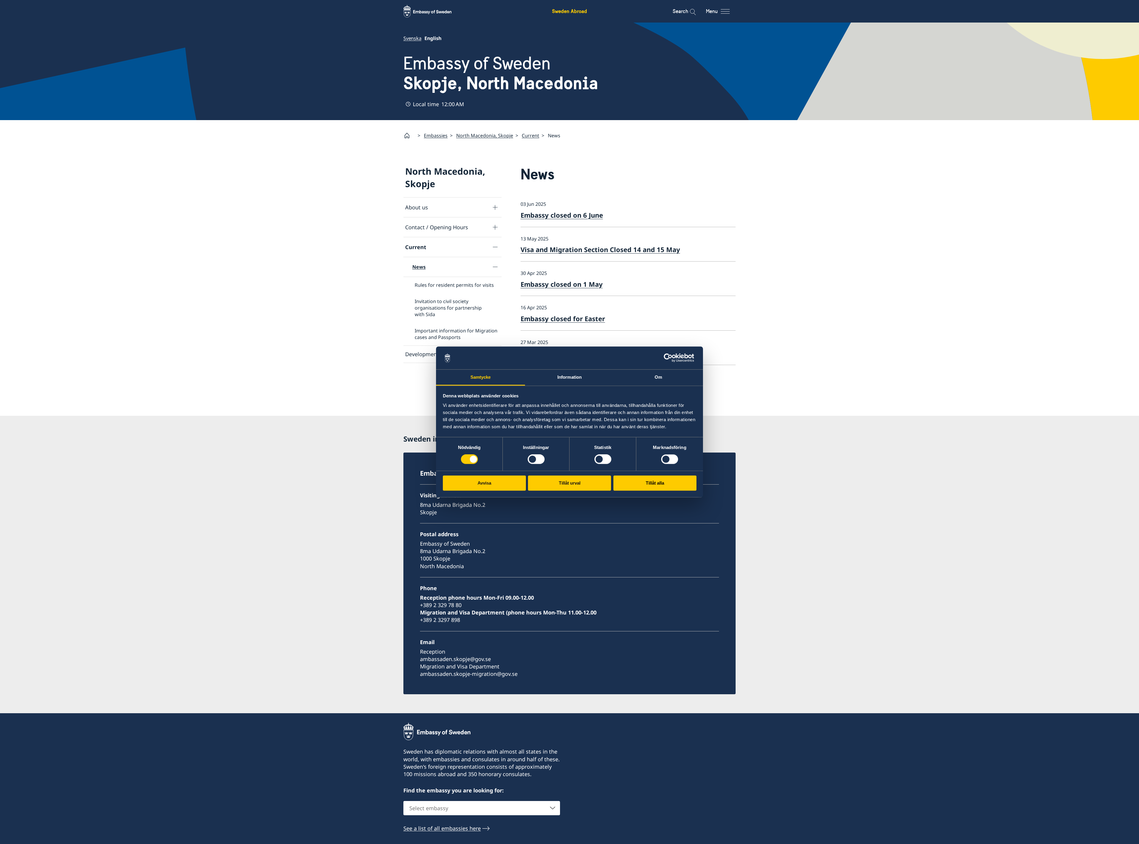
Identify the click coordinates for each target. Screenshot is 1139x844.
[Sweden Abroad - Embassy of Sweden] (433, 11)
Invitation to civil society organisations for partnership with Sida (448, 308)
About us (416, 207)
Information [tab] (569, 377)
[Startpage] (409, 135)
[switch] (536, 459)
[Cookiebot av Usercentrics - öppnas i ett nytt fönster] (670, 357)
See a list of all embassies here (442, 828)
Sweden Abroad (569, 11)
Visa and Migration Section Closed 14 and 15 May (600, 249)
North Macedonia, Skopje (484, 135)
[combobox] (481, 808)
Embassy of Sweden (500, 73)
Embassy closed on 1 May (562, 284)
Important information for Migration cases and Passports (456, 333)
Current (530, 135)
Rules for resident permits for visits (454, 285)
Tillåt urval (569, 482)
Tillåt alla (655, 482)
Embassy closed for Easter (563, 318)
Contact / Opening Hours (436, 227)
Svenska (412, 38)
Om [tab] (658, 377)
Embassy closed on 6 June (562, 215)
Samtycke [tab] (480, 377)
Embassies (436, 135)
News (419, 267)
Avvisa (484, 482)
